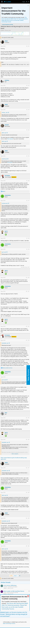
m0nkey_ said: (5, 112)
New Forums (28, 375)
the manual (10, 139)
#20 (28, 546)
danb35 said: (4, 158)
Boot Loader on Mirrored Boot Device (14, 591)
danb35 (7, 124)
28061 (3, 30)
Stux (6, 412)
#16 (28, 439)
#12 (28, 326)
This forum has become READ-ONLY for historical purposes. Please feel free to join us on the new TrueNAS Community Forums (14, 19)
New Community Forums (9, 623)
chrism (5, 592)
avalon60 (5, 586)
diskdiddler (8, 195)
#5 (28, 156)
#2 (28, 85)
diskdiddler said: (5, 343)
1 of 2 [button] (11, 575)
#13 (28, 340)
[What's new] (27, 2)
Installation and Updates (12, 586)
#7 (28, 200)
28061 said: (4, 132)
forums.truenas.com (18, 612)
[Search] (29, 2)
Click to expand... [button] (15, 453)
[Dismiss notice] (28, 5)
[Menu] (2, 2)
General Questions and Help (12, 592)
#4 (28, 130)
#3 (28, 109)
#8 (28, 238)
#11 (28, 291)
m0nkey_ (7, 80)
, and (7, 367)
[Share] (27, 46)
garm (6, 231)
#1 (28, 46)
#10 (28, 277)
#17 (28, 467)
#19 (28, 518)
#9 (28, 249)
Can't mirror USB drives (10, 585)
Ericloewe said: (5, 203)
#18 (28, 492)
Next (15, 575)
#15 (28, 417)
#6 (28, 180)
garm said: (4, 252)
